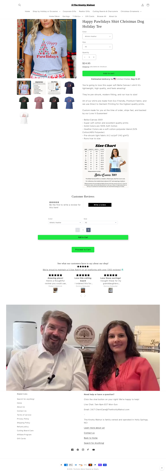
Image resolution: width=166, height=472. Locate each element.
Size (84, 42)
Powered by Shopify (92, 469)
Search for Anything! (94, 443)
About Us (21, 407)
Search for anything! (25, 399)
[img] (83, 266)
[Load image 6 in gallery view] (39, 103)
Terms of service (24, 415)
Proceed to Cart (83, 250)
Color (84, 32)
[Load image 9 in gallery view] (24, 118)
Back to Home (91, 438)
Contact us (89, 433)
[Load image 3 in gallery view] (54, 88)
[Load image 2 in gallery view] (39, 88)
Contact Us (22, 411)
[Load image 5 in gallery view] (24, 103)
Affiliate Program (24, 435)
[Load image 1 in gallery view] (24, 88)
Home (19, 403)
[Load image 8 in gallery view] (69, 103)
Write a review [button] (100, 205)
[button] (19, 5)
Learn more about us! (94, 428)
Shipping (85, 67)
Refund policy (23, 427)
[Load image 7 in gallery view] (54, 103)
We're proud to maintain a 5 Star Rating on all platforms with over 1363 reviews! (82, 270)
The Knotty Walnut (79, 469)
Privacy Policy (23, 419)
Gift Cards (21, 439)
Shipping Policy (23, 423)
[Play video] (83, 348)
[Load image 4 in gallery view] (69, 88)
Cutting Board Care (25, 431)
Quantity (85, 52)
